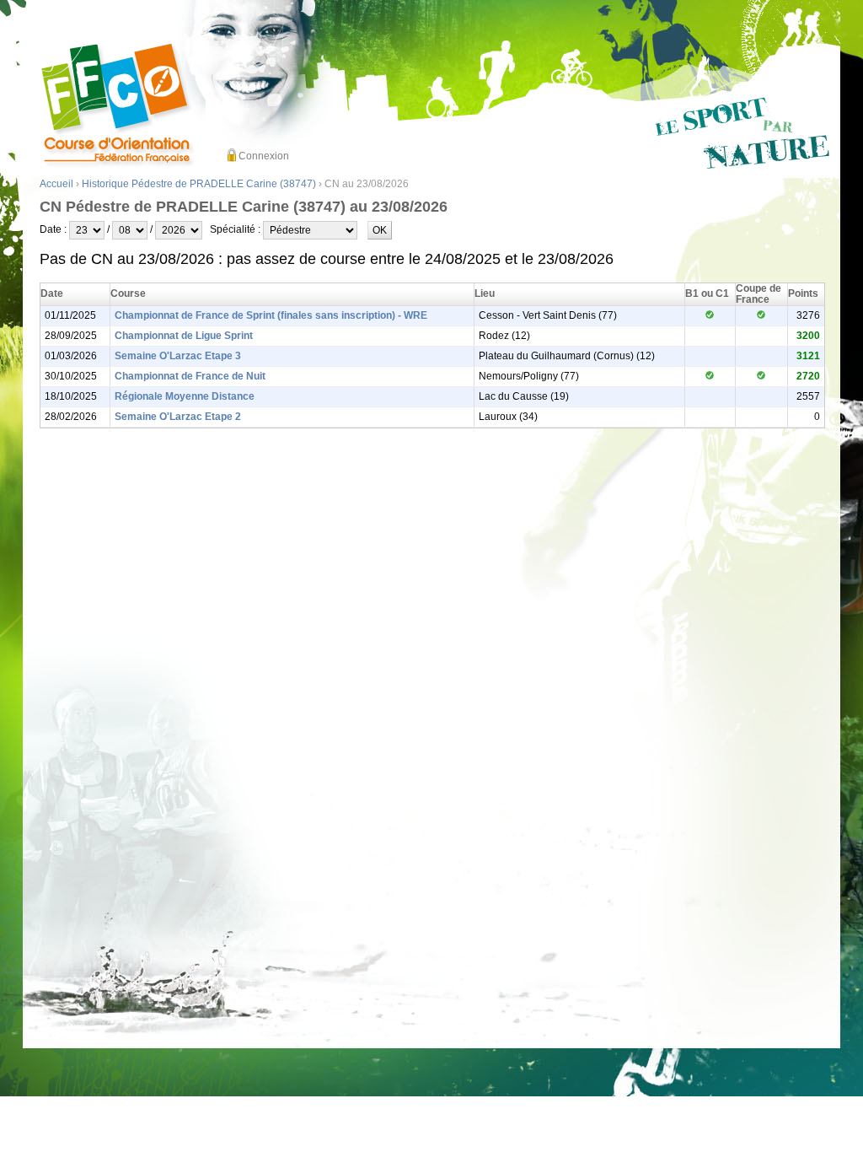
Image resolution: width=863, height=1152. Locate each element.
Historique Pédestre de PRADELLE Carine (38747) (199, 184)
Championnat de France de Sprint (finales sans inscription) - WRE (271, 315)
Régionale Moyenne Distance (185, 396)
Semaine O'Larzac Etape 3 (178, 356)
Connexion (264, 156)
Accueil (56, 184)
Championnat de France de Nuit (190, 376)
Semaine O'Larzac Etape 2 (178, 417)
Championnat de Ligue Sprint (184, 336)
